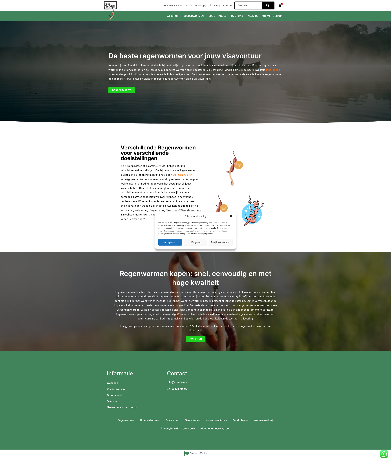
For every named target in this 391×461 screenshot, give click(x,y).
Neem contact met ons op (265, 15)
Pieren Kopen (192, 420)
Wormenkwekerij (263, 420)
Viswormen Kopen (216, 420)
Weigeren (196, 242)
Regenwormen (126, 420)
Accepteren (170, 242)
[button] (231, 216)
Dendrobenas (240, 420)
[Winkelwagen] (280, 5)
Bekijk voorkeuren (220, 242)
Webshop (173, 15)
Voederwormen (193, 15)
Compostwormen (150, 420)
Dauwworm (172, 420)
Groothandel (217, 15)
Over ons (237, 15)
